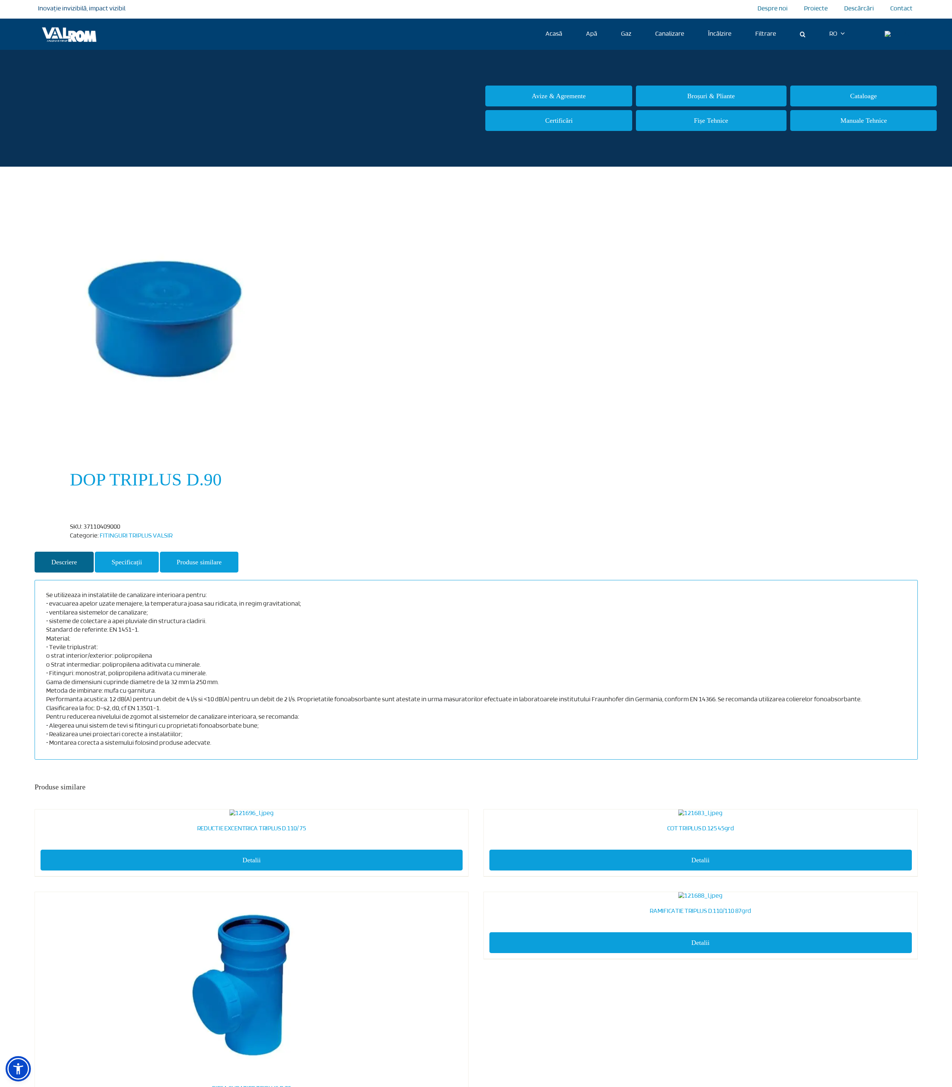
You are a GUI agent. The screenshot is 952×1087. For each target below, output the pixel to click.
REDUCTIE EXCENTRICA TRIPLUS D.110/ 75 (251, 828)
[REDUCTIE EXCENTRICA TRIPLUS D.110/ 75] (252, 813)
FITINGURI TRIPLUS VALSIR (136, 536)
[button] (803, 34)
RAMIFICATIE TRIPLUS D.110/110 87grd (700, 911)
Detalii (251, 860)
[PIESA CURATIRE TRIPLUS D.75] (252, 985)
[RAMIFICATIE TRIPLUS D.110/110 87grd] (700, 896)
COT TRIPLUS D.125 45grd (700, 828)
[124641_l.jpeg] (247, 319)
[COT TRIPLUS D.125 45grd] (700, 813)
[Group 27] (899, 34)
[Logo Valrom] (69, 26)
